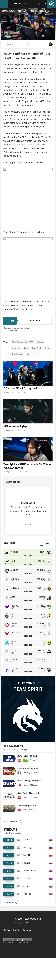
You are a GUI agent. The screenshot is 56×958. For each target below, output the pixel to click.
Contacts (27, 930)
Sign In (28, 524)
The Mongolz (17, 354)
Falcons (40, 342)
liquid (47, 348)
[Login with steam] (51, 4)
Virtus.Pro (16, 348)
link (30, 309)
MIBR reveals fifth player (15, 426)
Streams (22, 11)
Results (49, 544)
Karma (6, 930)
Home (4, 11)
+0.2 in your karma (11, 331)
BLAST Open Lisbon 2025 (22, 342)
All (41, 544)
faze (26, 348)
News (12, 11)
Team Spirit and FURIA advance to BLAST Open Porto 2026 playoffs (27, 466)
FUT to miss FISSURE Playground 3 (21, 388)
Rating (16, 930)
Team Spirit (36, 348)
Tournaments (36, 11)
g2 (28, 354)
